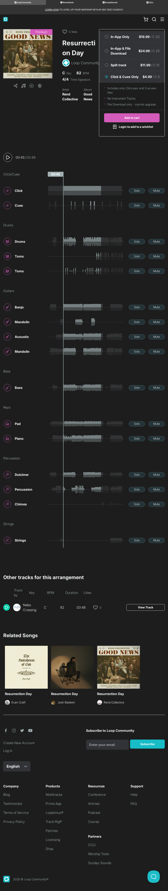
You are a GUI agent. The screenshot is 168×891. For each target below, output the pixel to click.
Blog (6, 795)
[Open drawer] (162, 19)
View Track (145, 607)
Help (134, 795)
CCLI (92, 845)
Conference (97, 795)
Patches (52, 831)
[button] (27, 53)
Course (93, 822)
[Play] (7, 157)
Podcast (94, 813)
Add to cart (132, 117)
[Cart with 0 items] (145, 19)
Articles (94, 804)
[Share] (16, 86)
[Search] (154, 19)
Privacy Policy (14, 822)
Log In (7, 751)
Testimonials (12, 804)
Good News (88, 96)
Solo (137, 190)
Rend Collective (70, 96)
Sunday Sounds (99, 863)
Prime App (53, 804)
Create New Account (19, 743)
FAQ (134, 804)
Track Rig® (54, 822)
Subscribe (147, 744)
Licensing (53, 840)
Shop (49, 849)
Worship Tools (98, 854)
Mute (156, 190)
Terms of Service (16, 813)
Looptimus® (55, 813)
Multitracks (54, 795)
